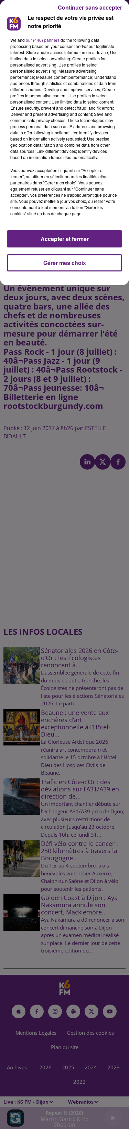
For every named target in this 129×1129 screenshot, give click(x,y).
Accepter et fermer (65, 239)
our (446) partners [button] (43, 40)
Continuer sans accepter (90, 7)
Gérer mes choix (64, 263)
